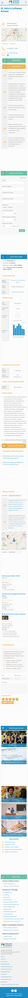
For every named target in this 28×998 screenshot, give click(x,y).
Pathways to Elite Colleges (11, 847)
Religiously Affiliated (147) (10, 916)
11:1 (21, 377)
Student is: (5, 205)
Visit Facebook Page (12, 53)
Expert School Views (10, 842)
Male (5, 207)
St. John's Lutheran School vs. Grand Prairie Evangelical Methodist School (15, 507)
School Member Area (6, 977)
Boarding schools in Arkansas (11, 930)
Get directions (13, 44)
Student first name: (7, 193)
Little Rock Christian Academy (15, 527)
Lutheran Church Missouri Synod (17, 281)
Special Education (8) (9, 907)
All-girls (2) (6, 895)
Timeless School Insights (11, 852)
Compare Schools (5, 972)
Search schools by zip (9, 884)
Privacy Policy (18, 996)
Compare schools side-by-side (11, 886)
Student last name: (7, 199)
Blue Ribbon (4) (7, 892)
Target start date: (7, 223)
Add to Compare (8, 580)
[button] (14, 33)
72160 (16, 26)
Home (2, 956)
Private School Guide (6, 969)
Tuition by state (8, 936)
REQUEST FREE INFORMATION (16, 446)
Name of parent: (7, 186)
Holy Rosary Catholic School (15, 521)
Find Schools (4, 962)
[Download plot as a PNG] (24, 322)
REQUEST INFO (16, 61)
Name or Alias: (17, 675)
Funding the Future (10, 845)
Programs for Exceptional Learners (13, 849)
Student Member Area (6, 967)
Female (10, 207)
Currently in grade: (7, 210)
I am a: (3, 675)
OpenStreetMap (23, 40)
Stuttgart (9, 26)
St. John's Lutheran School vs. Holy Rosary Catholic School (17, 502)
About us (3, 959)
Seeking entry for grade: (9, 217)
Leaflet (17, 40)
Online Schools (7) (8, 914)
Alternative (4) (7, 909)
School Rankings (5, 964)
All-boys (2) (6, 897)
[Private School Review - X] (12, 990)
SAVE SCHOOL (16, 67)
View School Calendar (17, 292)
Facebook (15, 990)
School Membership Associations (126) (13, 919)
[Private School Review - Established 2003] (14, 2)
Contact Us (4, 974)
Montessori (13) (7, 900)
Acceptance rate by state (10, 939)
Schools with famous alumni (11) (12, 921)
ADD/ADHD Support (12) (10, 912)
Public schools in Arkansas (10, 928)
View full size (5, 44)
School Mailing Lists (6, 979)
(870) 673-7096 (13, 48)
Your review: (4, 682)
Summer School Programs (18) (11, 904)
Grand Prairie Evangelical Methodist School (16, 523)
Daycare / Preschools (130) (10, 902)
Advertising (4, 982)
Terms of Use (9, 996)
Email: (4, 180)
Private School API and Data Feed (9, 984)
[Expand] (3, 539)
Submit (22, 231)
